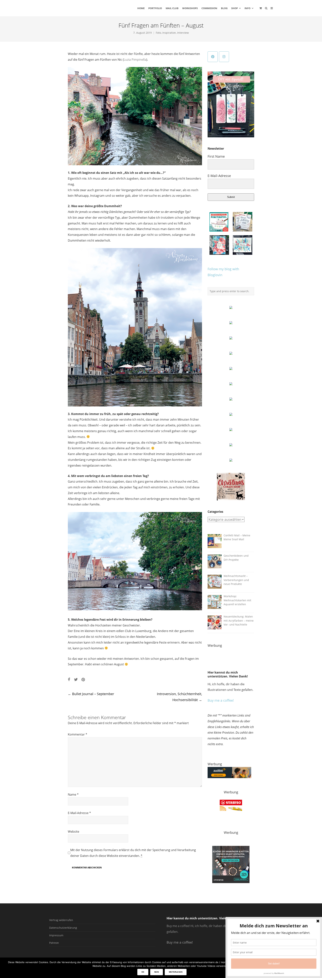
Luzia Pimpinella (135, 60)
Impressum (56, 935)
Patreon (54, 943)
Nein (156, 972)
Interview (183, 32)
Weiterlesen (175, 972)
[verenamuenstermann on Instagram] (224, 56)
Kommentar (77, 734)
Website (73, 831)
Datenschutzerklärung (63, 927)
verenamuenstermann (84, 8)
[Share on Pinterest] (83, 679)
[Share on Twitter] (76, 679)
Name (73, 794)
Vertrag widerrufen (61, 920)
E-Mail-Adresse (79, 813)
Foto (158, 32)
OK (142, 972)
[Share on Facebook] (69, 679)
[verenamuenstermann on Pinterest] (213, 56)
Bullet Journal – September (91, 694)
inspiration (169, 32)
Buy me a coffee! (221, 700)
